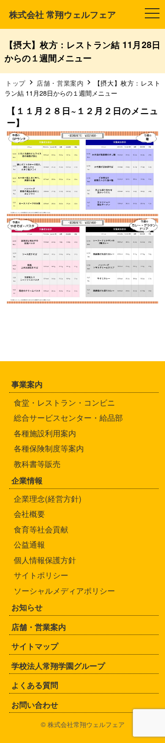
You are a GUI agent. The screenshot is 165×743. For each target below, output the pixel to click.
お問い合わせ (34, 704)
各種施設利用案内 (45, 433)
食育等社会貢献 (41, 529)
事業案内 (27, 384)
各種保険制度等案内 (49, 448)
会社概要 (29, 513)
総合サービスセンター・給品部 (68, 417)
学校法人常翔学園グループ (58, 665)
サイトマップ (34, 645)
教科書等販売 (37, 463)
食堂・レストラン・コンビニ (64, 402)
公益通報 (29, 544)
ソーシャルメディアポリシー (64, 590)
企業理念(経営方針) (48, 498)
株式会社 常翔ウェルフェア (62, 14)
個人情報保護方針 (45, 559)
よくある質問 (34, 684)
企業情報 (27, 480)
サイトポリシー (41, 574)
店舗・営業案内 (38, 626)
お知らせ (27, 607)
